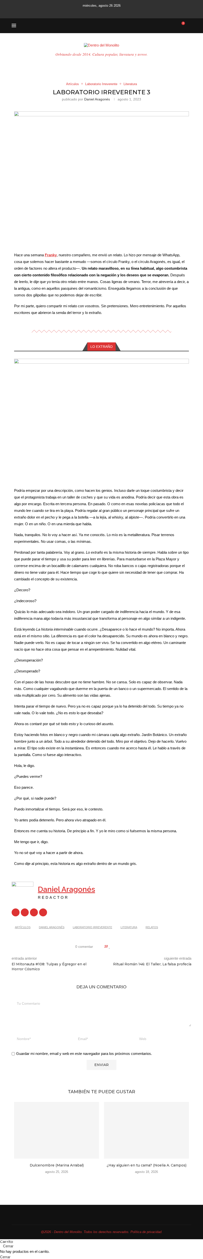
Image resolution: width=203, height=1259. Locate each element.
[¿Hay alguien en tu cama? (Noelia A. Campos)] (146, 1130)
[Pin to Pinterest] (124, 947)
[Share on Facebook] (114, 947)
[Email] (108, 12)
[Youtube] (101, 12)
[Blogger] (34, 912)
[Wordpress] (43, 912)
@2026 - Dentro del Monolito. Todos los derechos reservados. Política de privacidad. (101, 1232)
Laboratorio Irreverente (92, 927)
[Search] (188, 26)
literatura (129, 927)
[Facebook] (81, 12)
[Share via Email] (128, 947)
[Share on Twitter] (119, 947)
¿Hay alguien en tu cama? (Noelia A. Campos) (146, 1165)
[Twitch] (115, 12)
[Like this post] (109, 947)
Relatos (152, 927)
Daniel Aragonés (97, 99)
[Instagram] (95, 12)
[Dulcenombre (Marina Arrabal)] (56, 1130)
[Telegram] (121, 12)
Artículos (22, 927)
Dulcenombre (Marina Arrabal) (57, 1165)
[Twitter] (88, 12)
